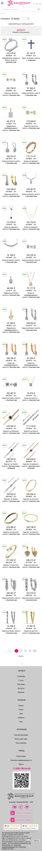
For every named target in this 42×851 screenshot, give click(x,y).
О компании (21, 676)
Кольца (21, 705)
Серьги (21, 709)
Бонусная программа (21, 735)
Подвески (21, 717)
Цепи (21, 713)
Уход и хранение (21, 743)
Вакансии (21, 692)
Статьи (21, 680)
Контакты (21, 688)
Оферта (21, 764)
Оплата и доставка (21, 739)
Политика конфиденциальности (21, 760)
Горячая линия (21, 756)
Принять (36, 841)
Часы (21, 722)
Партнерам (21, 684)
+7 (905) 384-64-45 (21, 768)
